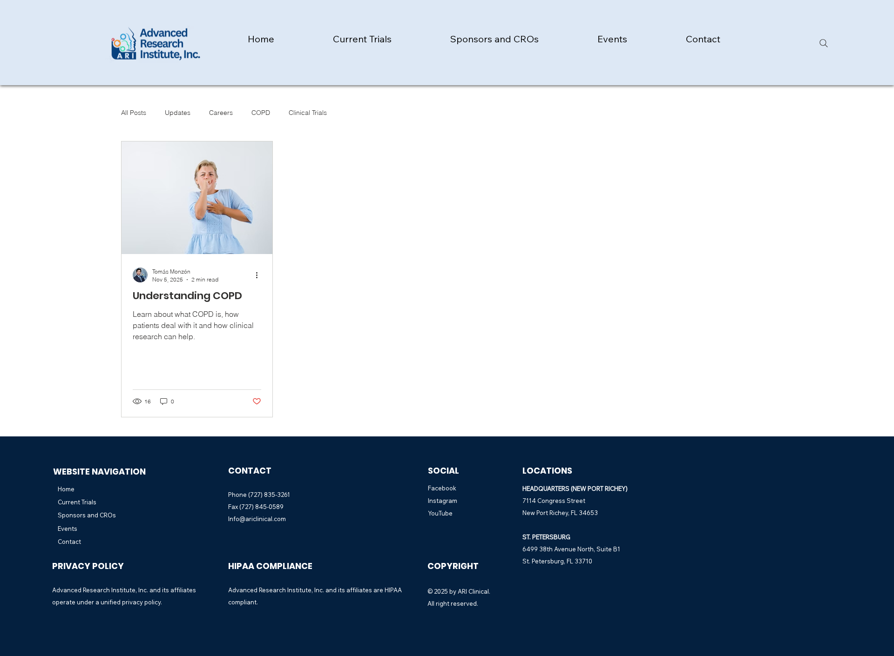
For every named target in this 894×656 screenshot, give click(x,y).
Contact (69, 541)
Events (67, 528)
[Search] (823, 43)
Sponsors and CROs (87, 515)
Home (66, 489)
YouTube (440, 513)
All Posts (133, 112)
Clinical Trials (308, 112)
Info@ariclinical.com (257, 518)
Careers (221, 112)
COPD (260, 112)
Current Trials (77, 502)
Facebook (442, 488)
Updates (177, 112)
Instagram (442, 500)
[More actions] (259, 275)
